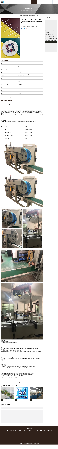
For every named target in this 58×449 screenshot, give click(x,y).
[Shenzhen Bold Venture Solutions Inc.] (2, 2)
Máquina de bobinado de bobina (50, 49)
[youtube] (30, 440)
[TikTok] (35, 440)
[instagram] (32, 440)
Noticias (25, 430)
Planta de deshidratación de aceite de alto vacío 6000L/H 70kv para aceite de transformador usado (22, 400)
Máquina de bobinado (48, 21)
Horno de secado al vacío (49, 34)
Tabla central (47, 32)
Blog (30, 430)
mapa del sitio (42, 430)
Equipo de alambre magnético (50, 30)
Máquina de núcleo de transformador (51, 40)
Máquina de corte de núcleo (30, 15)
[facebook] (23, 440)
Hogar (21, 15)
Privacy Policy (49, 430)
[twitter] (28, 440)
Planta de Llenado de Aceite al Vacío (51, 38)
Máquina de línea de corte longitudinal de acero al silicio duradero (8, 400)
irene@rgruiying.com (36, 443)
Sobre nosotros (13, 430)
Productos (24, 15)
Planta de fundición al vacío (49, 36)
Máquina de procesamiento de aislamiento (50, 29)
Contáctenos (35, 430)
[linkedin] (25, 440)
